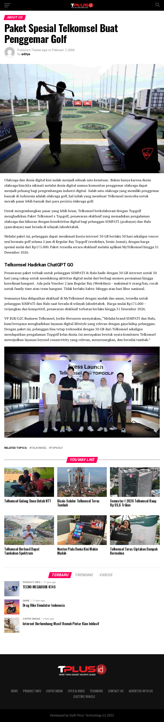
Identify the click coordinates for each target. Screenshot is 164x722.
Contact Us (116, 691)
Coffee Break (54, 691)
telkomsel (39, 448)
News (14, 691)
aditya (25, 54)
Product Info (32, 691)
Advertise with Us (141, 691)
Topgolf (57, 448)
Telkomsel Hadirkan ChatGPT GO (38, 264)
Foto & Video (76, 691)
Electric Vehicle (84, 696)
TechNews (96, 691)
